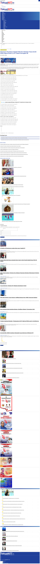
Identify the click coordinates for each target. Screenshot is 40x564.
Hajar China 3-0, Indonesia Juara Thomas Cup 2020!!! (8, 521)
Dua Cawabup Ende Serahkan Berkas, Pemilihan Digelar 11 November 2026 (17, 309)
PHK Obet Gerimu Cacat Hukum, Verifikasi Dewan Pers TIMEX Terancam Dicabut (18, 297)
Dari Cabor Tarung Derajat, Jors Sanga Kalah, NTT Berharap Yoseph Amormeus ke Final (15, 139)
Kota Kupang (5, 299)
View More (2, 345)
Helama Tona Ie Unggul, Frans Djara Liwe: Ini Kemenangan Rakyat (10, 550)
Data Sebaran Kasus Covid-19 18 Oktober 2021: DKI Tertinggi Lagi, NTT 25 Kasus (12, 186)
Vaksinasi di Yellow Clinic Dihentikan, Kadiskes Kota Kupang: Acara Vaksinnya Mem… (12, 524)
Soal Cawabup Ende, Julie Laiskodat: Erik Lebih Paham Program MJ (10, 377)
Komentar (1, 230)
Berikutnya (3, 341)
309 (2, 340)
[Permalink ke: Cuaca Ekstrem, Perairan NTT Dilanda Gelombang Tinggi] (20, 281)
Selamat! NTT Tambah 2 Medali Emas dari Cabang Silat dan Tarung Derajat (12, 221)
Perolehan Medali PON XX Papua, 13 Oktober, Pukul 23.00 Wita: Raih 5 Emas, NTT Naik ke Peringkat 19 (14, 144)
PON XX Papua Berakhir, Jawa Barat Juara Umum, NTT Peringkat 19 (11, 195)
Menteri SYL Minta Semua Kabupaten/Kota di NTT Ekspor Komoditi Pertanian (12, 184)
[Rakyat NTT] (20, 3)
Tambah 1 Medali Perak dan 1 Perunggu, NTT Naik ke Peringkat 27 (9, 149)
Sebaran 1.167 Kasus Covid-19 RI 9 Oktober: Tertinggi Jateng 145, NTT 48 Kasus (14, 137)
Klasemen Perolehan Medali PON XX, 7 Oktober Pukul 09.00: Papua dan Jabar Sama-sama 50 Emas (14, 154)
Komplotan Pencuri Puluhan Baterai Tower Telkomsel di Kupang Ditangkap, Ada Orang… (13, 501)
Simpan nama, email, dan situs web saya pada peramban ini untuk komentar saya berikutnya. (13, 235)
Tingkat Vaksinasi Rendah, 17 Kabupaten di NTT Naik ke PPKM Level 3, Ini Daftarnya (19, 321)
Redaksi (3, 561)
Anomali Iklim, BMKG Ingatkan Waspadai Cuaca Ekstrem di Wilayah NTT (12, 167)
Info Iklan (3, 562)
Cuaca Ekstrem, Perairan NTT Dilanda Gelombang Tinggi (13, 285)
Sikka (3, 263)
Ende (1, 311)
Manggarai (4, 276)
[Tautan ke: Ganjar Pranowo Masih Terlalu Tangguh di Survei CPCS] (21, 354)
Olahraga (5, 55)
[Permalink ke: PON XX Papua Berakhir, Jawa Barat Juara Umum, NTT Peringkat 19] (8, 191)
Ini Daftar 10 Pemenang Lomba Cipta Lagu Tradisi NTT (12, 248)
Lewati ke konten (2, 0)
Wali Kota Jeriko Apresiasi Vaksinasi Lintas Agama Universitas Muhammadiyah (12, 545)
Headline (3, 55)
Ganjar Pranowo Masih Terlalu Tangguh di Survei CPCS (9, 358)
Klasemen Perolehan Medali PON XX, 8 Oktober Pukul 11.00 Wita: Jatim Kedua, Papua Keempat (13, 152)
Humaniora (4, 250)
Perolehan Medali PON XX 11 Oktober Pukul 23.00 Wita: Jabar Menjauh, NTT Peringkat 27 (12, 147)
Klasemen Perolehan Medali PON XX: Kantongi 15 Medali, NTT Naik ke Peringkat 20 (13, 212)
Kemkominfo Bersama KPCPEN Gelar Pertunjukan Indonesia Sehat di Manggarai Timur (13, 531)
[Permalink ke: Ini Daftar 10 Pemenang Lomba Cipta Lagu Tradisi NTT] (20, 244)
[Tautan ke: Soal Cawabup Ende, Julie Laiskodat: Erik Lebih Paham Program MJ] (20, 375)
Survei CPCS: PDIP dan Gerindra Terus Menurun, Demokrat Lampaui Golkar (11, 363)
